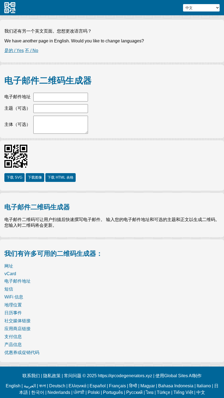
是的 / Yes (14, 50)
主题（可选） (17, 108)
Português (113, 392)
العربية (30, 386)
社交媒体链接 (17, 320)
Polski (94, 392)
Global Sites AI (178, 375)
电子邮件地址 (17, 96)
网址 (8, 266)
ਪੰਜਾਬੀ (78, 392)
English (13, 386)
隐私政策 (52, 375)
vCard (10, 273)
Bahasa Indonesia (175, 386)
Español (98, 386)
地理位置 (13, 305)
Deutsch (57, 386)
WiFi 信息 (13, 297)
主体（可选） (17, 124)
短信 (8, 289)
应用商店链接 (17, 328)
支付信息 (13, 336)
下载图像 (35, 177)
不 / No (31, 50)
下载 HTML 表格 (60, 177)
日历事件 (13, 312)
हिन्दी (133, 386)
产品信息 (13, 344)
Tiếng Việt (183, 392)
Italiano (204, 386)
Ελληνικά (77, 386)
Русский (134, 392)
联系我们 (31, 375)
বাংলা (42, 386)
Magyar (147, 386)
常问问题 (72, 375)
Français (117, 386)
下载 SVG (14, 177)
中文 (200, 392)
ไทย (150, 392)
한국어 (37, 392)
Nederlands (59, 392)
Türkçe (163, 392)
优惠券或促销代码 (21, 352)
